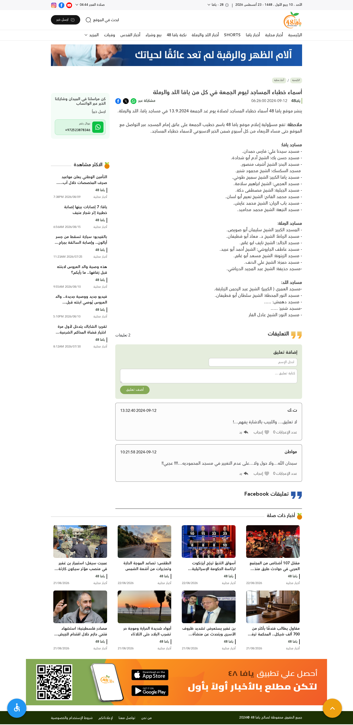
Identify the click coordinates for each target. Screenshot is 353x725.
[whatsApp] (133, 100)
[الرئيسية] (292, 20)
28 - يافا (218, 4)
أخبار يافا (253, 35)
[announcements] (176, 55)
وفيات (109, 35)
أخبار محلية (274, 35)
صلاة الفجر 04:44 (92, 4)
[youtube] (69, 4)
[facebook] (61, 4)
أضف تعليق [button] (135, 389)
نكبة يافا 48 (176, 35)
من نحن (146, 718)
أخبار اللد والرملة (205, 35)
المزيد (93, 35)
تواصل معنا (127, 718)
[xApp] (126, 100)
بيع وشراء (153, 35)
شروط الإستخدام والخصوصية (72, 718)
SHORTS (232, 35)
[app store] (150, 674)
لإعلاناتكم (105, 718)
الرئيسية (295, 35)
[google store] (150, 690)
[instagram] (54, 4)
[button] (261, 432)
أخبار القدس (130, 35)
